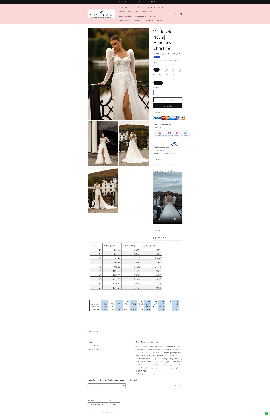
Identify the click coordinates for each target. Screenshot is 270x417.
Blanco (158, 83)
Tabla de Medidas (93, 346)
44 (163, 74)
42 (156, 74)
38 (170, 70)
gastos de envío (160, 60)
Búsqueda (91, 342)
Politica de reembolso (95, 350)
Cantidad (156, 87)
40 (177, 70)
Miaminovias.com (97, 412)
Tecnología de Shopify (108, 412)
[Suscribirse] (123, 385)
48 (177, 74)
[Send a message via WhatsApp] (266, 413)
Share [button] (158, 230)
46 (170, 74)
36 (163, 70)
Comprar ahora (168, 106)
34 (156, 70)
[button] (171, 14)
